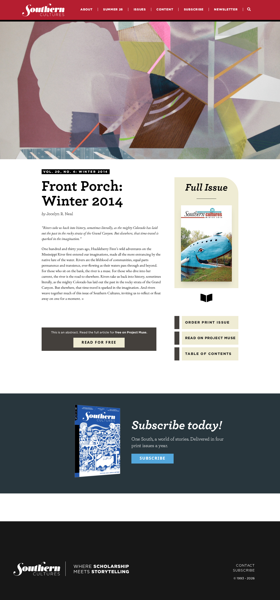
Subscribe (194, 9)
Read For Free (99, 342)
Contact (245, 565)
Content (164, 9)
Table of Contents (208, 354)
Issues (140, 9)
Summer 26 (113, 9)
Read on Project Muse (210, 338)
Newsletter (226, 9)
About (86, 9)
